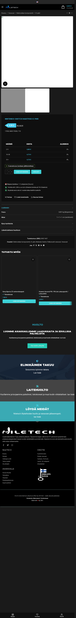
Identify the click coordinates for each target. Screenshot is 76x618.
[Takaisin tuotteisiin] (69, 13)
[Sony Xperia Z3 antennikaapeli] (19, 330)
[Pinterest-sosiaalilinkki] (39, 245)
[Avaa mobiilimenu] (2, 7)
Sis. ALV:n (20, 125)
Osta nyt (36, 172)
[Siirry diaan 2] (38, 85)
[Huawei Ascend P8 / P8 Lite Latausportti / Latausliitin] (55, 330)
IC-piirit (37, 13)
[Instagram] (12, 549)
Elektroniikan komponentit (25, 13)
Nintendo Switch (41, 242)
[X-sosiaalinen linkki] (36, 245)
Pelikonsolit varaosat (54, 242)
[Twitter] (8, 549)
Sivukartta (29, 602)
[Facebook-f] (3, 549)
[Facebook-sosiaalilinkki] (34, 245)
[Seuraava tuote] (72, 13)
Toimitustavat (44, 602)
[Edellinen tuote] (67, 13)
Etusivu (3, 13)
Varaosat (11, 13)
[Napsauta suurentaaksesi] (5, 84)
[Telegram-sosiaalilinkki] (43, 245)
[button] (3, 52)
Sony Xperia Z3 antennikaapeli (13, 406)
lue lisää (63, 442)
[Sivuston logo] (11, 7)
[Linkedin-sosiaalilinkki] (41, 245)
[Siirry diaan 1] (36, 85)
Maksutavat (36, 602)
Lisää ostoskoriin (22, 172)
